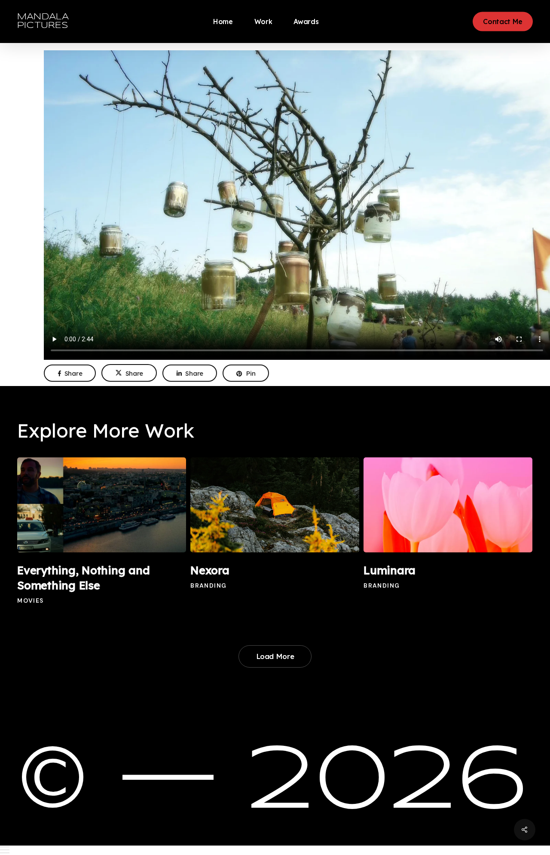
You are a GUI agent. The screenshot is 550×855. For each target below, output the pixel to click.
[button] (275, 850)
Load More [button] (275, 656)
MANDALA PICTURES (43, 21)
